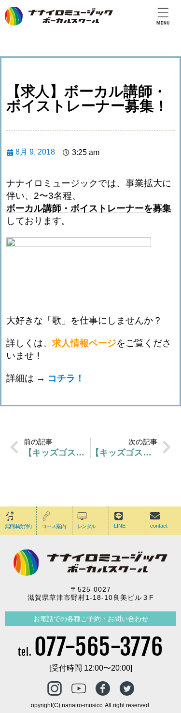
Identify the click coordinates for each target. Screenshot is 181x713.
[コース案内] (46, 516)
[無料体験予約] (9, 516)
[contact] (155, 516)
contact (158, 526)
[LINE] (119, 516)
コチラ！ (66, 378)
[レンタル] (82, 516)
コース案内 (54, 526)
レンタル (86, 526)
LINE (119, 526)
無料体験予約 (18, 526)
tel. (90, 652)
